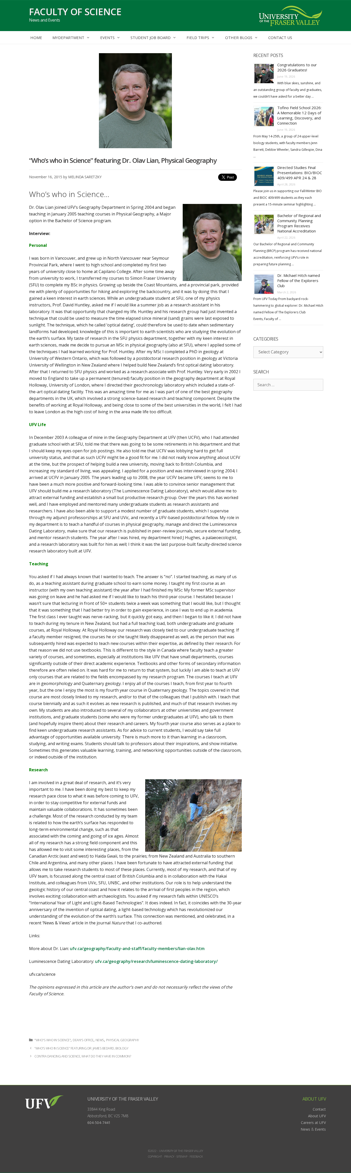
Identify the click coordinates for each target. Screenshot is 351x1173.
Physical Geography (122, 1040)
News (100, 1040)
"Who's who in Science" (52, 1040)
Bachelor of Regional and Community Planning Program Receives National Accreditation (299, 223)
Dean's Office (83, 1040)
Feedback (196, 1156)
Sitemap (182, 1156)
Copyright (155, 1156)
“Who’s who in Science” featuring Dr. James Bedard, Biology (81, 1048)
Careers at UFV (313, 1122)
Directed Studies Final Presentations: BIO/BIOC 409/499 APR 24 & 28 (299, 172)
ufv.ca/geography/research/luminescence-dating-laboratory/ (156, 961)
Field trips (198, 37)
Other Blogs (238, 37)
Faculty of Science (75, 12)
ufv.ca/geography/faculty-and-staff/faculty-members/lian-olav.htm (137, 948)
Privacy (169, 1156)
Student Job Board (151, 37)
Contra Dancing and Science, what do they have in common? (82, 1056)
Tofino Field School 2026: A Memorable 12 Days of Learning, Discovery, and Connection (299, 115)
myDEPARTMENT (68, 37)
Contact (319, 1109)
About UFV (317, 1115)
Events (107, 37)
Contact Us (280, 37)
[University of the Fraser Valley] (290, 15)
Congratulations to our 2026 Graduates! (297, 67)
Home (36, 37)
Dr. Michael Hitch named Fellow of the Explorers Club (298, 280)
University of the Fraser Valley (122, 1099)
